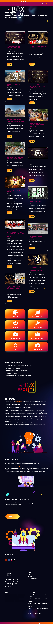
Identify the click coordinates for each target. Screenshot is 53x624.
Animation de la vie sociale (37, 338)
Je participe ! (12, 516)
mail (43, 462)
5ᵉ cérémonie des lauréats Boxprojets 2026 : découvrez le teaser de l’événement (37, 48)
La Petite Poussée (28, 623)
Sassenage (17, 601)
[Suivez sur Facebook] (9, 560)
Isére (16, 596)
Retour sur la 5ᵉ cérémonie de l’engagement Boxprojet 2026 (13, 47)
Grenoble (12, 596)
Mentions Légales (31, 576)
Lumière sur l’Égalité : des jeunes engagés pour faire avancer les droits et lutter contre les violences (37, 605)
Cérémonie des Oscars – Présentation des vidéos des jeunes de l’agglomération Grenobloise (15, 288)
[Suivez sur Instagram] (11, 560)
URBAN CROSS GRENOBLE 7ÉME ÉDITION (37, 201)
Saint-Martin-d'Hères (15, 598)
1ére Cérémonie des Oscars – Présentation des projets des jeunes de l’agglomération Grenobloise (37, 269)
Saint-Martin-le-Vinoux (10, 601)
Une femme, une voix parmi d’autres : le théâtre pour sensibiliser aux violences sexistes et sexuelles (37, 600)
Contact (29, 574)
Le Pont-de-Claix (21, 596)
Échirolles (22, 601)
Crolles (19, 594)
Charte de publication (32, 578)
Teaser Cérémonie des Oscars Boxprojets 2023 (35, 237)
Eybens (23, 594)
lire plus (9, 64)
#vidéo (15, 594)
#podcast (11, 594)
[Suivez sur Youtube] (6, 560)
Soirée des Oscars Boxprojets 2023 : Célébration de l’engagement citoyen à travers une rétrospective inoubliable (15, 234)
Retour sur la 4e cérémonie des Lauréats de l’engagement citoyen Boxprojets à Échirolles (37, 86)
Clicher (44, 623)
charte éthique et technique (17, 466)
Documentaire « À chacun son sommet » (13, 84)
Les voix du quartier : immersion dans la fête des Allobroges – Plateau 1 (15, 157)
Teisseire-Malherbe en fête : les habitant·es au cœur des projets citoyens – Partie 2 (36, 125)
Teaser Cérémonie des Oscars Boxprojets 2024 (13, 190)
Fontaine (7, 596)
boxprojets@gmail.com (10, 556)
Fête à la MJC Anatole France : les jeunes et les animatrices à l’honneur (15, 120)
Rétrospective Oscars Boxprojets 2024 (36, 161)
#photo (7, 594)
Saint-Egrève (8, 598)
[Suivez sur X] (14, 560)
